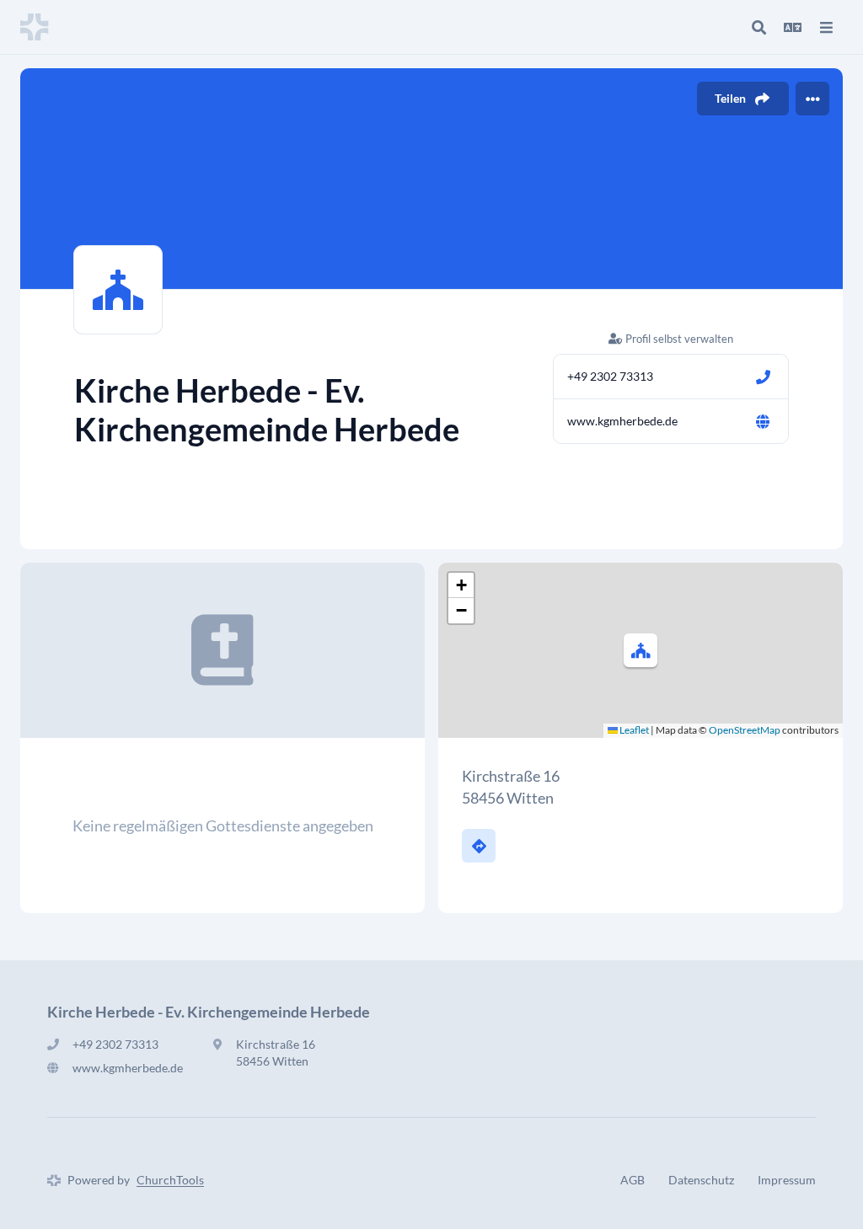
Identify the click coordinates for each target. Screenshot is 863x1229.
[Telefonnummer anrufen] (763, 376)
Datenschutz (701, 1180)
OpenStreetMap (744, 730)
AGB (632, 1180)
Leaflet (633, 730)
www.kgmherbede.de (622, 421)
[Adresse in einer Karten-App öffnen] (479, 846)
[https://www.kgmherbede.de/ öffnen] (763, 421)
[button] (640, 650)
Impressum (787, 1180)
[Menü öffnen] (826, 27)
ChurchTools (170, 1180)
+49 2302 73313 (610, 376)
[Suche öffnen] (758, 27)
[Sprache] (792, 27)
